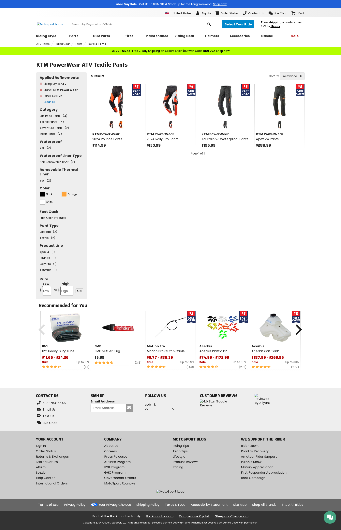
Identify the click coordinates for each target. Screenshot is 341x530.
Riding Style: (55, 84)
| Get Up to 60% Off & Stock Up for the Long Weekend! (170, 4)
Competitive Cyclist (194, 516)
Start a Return (47, 462)
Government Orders (120, 478)
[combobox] (292, 76)
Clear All (49, 102)
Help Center (45, 478)
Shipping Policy (147, 504)
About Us (111, 445)
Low (44, 286)
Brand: (61, 90)
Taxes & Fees (175, 504)
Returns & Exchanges (52, 456)
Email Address (103, 402)
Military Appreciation (257, 467)
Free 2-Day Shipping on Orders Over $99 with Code (171, 51)
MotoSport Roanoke (119, 483)
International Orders (52, 483)
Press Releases (115, 456)
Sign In (41, 445)
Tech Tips (180, 451)
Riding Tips (181, 445)
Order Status (46, 451)
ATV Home (43, 44)
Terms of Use (48, 504)
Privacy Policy (74, 504)
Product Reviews (185, 462)
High (61, 286)
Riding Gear (62, 44)
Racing (178, 467)
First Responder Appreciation (264, 472)
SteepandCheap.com (231, 516)
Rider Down (250, 445)
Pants (78, 44)
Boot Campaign (253, 478)
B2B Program (114, 467)
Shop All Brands (264, 504)
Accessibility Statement (209, 504)
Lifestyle (179, 456)
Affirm (41, 467)
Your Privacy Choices (114, 505)
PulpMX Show (251, 462)
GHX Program (115, 472)
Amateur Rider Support (259, 456)
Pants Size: (53, 96)
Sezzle (41, 472)
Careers (110, 451)
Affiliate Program (117, 462)
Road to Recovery (255, 451)
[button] (278, 13)
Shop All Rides (292, 504)
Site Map (240, 504)
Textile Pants (96, 44)
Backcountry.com (159, 516)
